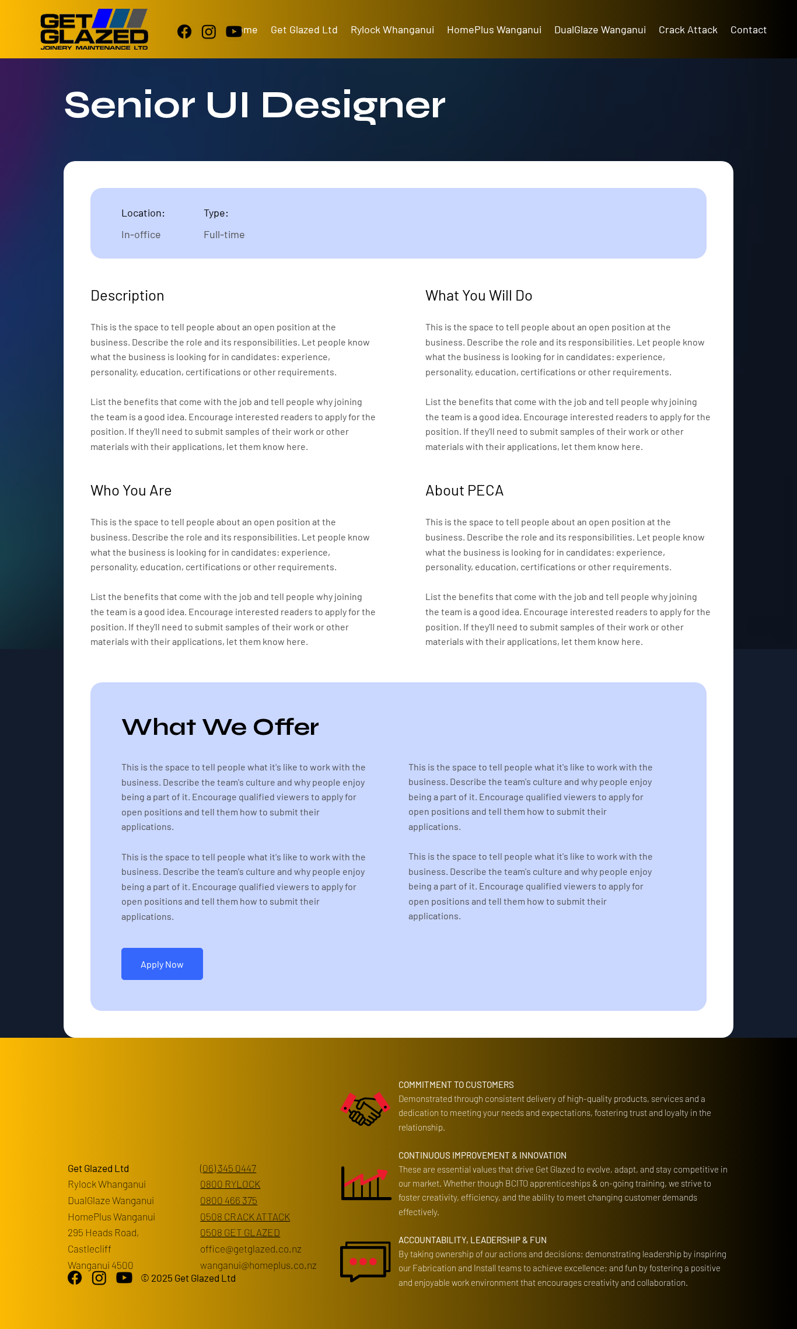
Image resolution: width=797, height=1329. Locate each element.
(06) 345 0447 (228, 1168)
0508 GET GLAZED (240, 1232)
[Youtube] (234, 31)
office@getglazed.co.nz (251, 1248)
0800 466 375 (228, 1200)
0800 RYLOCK (230, 1184)
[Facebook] (184, 31)
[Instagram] (209, 31)
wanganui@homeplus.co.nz (258, 1265)
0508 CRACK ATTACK (245, 1216)
